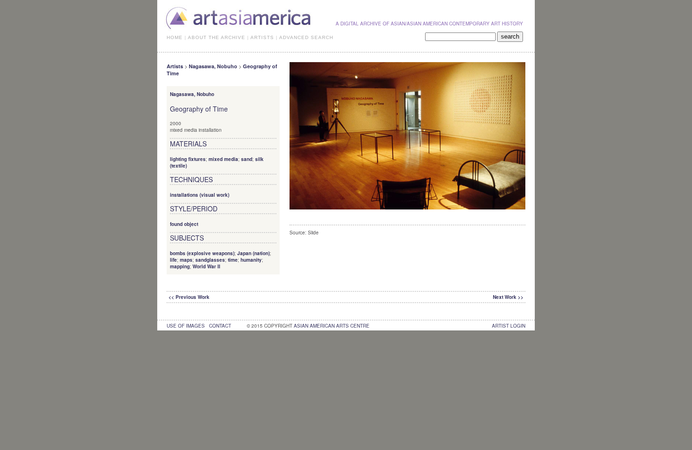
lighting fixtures (188, 159)
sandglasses (210, 260)
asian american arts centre (332, 325)
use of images (186, 325)
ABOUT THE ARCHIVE (216, 37)
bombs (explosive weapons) (202, 253)
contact (220, 325)
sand (246, 159)
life (173, 260)
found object (184, 224)
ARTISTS (262, 37)
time (233, 260)
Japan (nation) (253, 253)
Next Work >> (508, 297)
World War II (206, 266)
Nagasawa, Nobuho (213, 66)
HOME (175, 37)
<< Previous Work (189, 297)
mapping (180, 266)
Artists (175, 66)
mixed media (223, 159)
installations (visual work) (199, 195)
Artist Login (508, 325)
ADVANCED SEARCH (306, 37)
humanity (251, 260)
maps (186, 260)
